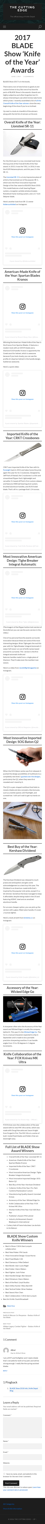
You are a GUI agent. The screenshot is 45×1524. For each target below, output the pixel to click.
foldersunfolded (9, 204)
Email (5, 1452)
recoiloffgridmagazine (27, 668)
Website (6, 1463)
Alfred (13, 1350)
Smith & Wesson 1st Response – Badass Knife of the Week (21, 1315)
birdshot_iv (28, 918)
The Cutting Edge (22, 8)
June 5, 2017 (16, 76)
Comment (7, 1415)
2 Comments (28, 76)
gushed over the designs (30, 776)
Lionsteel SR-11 (12, 177)
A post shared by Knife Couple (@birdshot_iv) (22, 977)
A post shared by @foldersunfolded (22, 261)
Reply (5, 1371)
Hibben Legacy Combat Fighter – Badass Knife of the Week (21, 1326)
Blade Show (11, 1306)
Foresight (7, 470)
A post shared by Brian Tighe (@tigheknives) (22, 622)
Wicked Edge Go (30, 1032)
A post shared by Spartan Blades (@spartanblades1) (24, 423)
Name (6, 1441)
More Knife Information (12, 1508)
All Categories (8, 1504)
